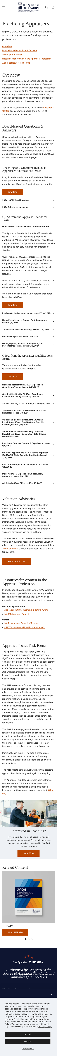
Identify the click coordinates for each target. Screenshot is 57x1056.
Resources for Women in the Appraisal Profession (26, 58)
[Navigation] (3, 7)
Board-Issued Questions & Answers (19, 50)
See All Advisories (16, 561)
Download (12, 192)
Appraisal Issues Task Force (16, 62)
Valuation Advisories (12, 54)
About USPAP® (15, 932)
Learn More (28, 853)
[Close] (51, 994)
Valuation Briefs (10, 548)
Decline (27, 1041)
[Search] (46, 7)
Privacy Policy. (45, 1026)
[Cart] (53, 7)
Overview (7, 46)
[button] (28, 200)
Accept (27, 1034)
